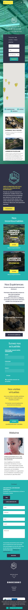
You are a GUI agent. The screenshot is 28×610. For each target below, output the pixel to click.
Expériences (10, 109)
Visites (21, 109)
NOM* (6, 354)
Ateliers (15, 111)
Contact (14, 590)
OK (7, 608)
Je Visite (14, 244)
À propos (14, 588)
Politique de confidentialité (16, 608)
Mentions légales (14, 574)
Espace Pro (14, 587)
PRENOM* (8, 361)
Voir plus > (8, 134)
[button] (7, 99)
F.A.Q (14, 577)
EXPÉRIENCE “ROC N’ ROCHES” (13, 130)
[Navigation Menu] (24, 2)
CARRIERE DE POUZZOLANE (12, 151)
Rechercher (14, 59)
